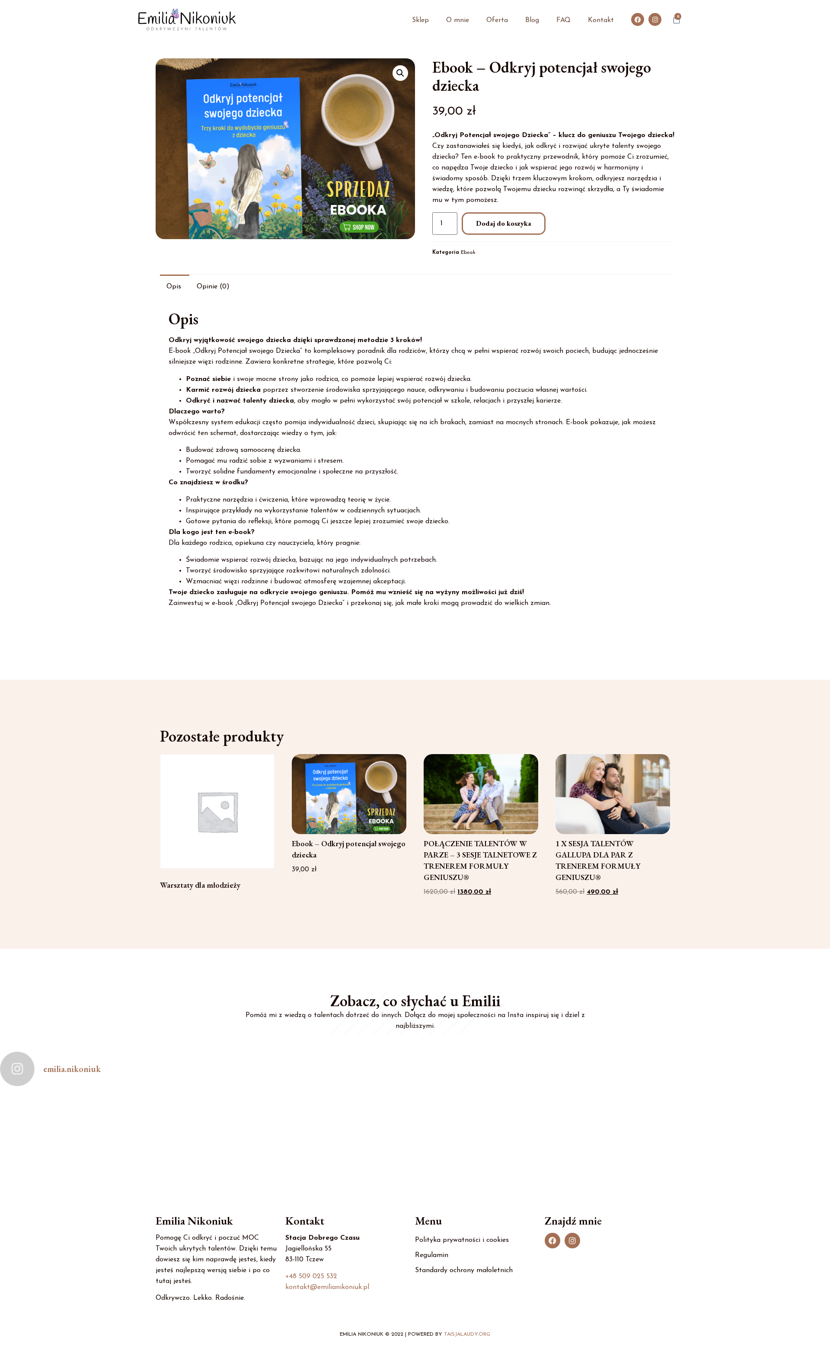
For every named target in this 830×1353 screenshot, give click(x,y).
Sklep (420, 20)
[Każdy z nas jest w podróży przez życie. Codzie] (622, 1135)
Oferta (497, 20)
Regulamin (431, 1255)
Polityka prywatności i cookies (462, 1240)
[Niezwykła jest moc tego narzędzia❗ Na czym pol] (207, 1135)
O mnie (457, 20)
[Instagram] (654, 19)
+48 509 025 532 (311, 1276)
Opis (173, 286)
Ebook (468, 252)
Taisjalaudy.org (467, 1334)
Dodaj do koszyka (503, 223)
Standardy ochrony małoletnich (464, 1270)
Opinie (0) (213, 286)
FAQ (563, 20)
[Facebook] (637, 19)
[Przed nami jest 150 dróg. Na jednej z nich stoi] (69, 1135)
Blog (532, 20)
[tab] (174, 286)
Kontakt (601, 20)
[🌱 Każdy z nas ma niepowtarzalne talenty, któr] (346, 1135)
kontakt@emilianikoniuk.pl (327, 1287)
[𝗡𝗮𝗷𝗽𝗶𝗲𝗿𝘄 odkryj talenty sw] (761, 1135)
